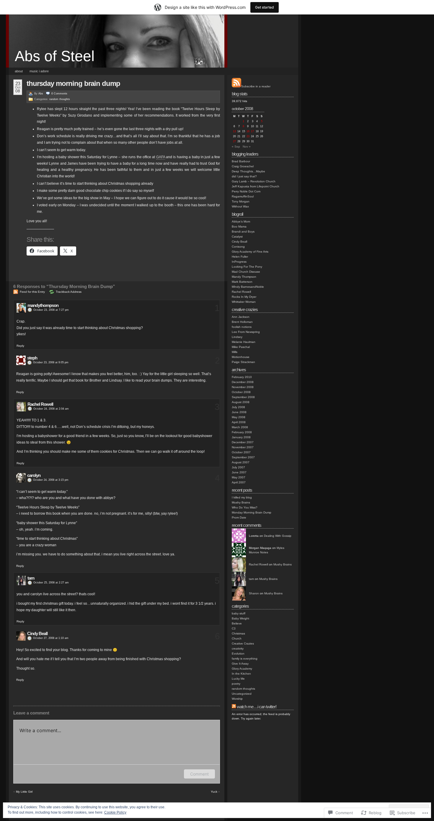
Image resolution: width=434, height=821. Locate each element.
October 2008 (241, 392)
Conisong (238, 246)
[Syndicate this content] (234, 706)
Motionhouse (240, 357)
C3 (234, 628)
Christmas (238, 633)
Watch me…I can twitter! (256, 706)
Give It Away (240, 663)
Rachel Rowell (40, 404)
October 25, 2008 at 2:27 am (51, 582)
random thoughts (59, 99)
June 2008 (239, 412)
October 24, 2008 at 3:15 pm (50, 479)
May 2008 (238, 417)
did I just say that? (244, 176)
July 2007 (238, 467)
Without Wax (240, 206)
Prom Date (239, 517)
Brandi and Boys (243, 231)
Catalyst (237, 236)
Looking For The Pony (247, 266)
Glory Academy (242, 668)
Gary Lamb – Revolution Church (253, 181)
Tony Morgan (240, 201)
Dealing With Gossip (277, 535)
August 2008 (240, 402)
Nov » (247, 146)
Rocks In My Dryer (244, 296)
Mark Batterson (242, 281)
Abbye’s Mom (241, 221)
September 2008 (243, 397)
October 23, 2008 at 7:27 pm (51, 309)
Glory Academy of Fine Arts (250, 251)
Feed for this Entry (32, 291)
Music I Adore (39, 71)
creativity (238, 648)
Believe (237, 623)
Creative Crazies (243, 643)
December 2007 (243, 442)
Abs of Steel (54, 56)
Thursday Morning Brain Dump (73, 83)
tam (30, 577)
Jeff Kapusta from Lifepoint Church (255, 186)
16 (248, 131)
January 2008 (241, 437)
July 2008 (238, 407)
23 (248, 136)
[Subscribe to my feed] (236, 86)
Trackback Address (68, 291)
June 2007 (239, 472)
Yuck (214, 791)
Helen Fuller (240, 256)
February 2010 (242, 377)
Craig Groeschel (243, 166)
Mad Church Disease (246, 271)
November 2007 (243, 447)
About (19, 71)
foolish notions (242, 326)
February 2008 (242, 432)
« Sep (236, 146)
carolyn (33, 475)
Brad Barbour (241, 161)
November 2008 (243, 387)
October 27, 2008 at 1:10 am (50, 638)
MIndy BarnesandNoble (248, 286)
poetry (236, 683)
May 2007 (238, 477)
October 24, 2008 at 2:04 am (51, 408)
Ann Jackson (240, 316)
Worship (237, 698)
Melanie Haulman (243, 342)
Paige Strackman (243, 362)
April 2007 (239, 482)
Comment (199, 773)
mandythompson (42, 305)
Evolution (238, 653)
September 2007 (243, 457)
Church (237, 638)
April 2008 (239, 422)
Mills (234, 352)
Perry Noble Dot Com (246, 191)
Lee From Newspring (246, 331)
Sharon (254, 593)
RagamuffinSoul (243, 196)
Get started (264, 7)
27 (234, 141)
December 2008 (243, 382)
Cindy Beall (37, 633)
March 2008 (240, 427)
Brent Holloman (242, 321)
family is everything (244, 658)
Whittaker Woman (244, 301)
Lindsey (237, 336)
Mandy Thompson (244, 276)
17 (252, 131)
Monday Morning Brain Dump (251, 512)
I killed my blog (242, 497)
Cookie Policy (115, 812)
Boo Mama (239, 226)
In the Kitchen (241, 673)
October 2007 (241, 452)
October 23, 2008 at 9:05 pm (50, 362)
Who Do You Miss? (244, 507)
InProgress (239, 261)
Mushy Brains (241, 502)
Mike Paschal (241, 347)
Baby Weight (240, 618)
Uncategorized (242, 693)
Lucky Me (238, 678)
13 (234, 131)
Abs (40, 93)
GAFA (160, 157)
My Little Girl (24, 791)
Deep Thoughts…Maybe (248, 171)
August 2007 (240, 462)
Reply (20, 345)
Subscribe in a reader (255, 86)
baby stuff (238, 613)
